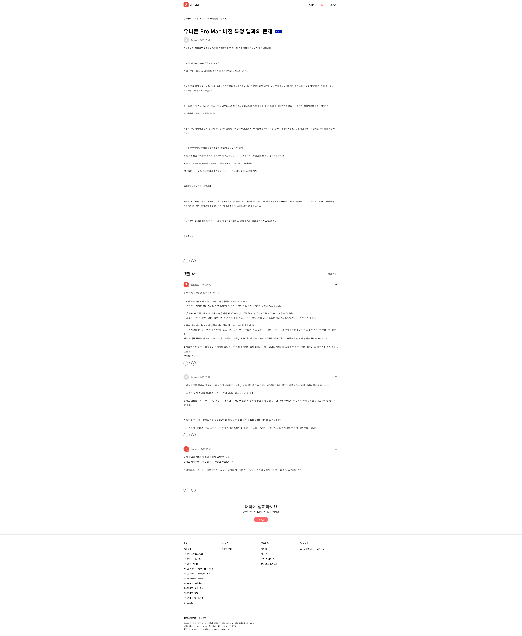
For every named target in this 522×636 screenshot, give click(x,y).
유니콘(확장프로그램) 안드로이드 (197, 573)
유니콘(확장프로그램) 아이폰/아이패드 (199, 568)
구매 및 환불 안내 (268, 558)
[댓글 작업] (336, 284)
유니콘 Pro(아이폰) (191, 563)
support (195, 284)
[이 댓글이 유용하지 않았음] (193, 363)
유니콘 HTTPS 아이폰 (193, 583)
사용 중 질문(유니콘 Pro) (216, 18)
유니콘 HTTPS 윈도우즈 (193, 598)
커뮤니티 (323, 5)
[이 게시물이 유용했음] (186, 261)
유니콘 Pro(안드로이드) (193, 554)
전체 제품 (187, 549)
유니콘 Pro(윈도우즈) (192, 558)
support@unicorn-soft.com (312, 549)
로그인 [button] (333, 5)
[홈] (186, 4)
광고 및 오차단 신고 (269, 563)
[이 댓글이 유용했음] (186, 363)
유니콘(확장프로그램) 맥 (193, 578)
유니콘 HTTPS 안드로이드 (194, 588)
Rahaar (194, 40)
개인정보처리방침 (190, 618)
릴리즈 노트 (188, 602)
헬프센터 (312, 5)
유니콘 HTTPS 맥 (191, 593)
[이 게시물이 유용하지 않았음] (193, 261)
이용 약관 (202, 618)
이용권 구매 (227, 549)
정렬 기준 (332, 273)
